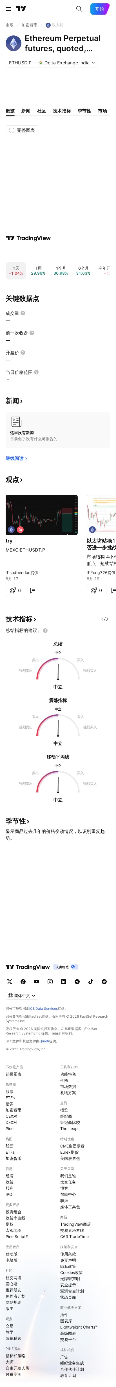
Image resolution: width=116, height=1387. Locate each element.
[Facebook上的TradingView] (23, 982)
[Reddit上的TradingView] (104, 982)
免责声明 (68, 1260)
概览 (64, 1110)
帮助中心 (68, 1194)
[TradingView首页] (21, 9)
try (9, 541)
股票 (10, 1091)
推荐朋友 (13, 1289)
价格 (64, 1080)
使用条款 (68, 1254)
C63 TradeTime (74, 1236)
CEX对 (11, 1116)
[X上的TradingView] (10, 982)
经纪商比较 (70, 1122)
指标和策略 (15, 1355)
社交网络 (13, 1277)
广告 (64, 1356)
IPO (9, 1194)
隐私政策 (68, 1266)
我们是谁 (68, 1175)
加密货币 (13, 1110)
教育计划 (68, 1375)
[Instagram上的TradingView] (50, 982)
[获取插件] (104, 619)
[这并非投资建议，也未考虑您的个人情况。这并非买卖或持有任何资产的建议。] (45, 630)
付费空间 (13, 1374)
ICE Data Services (43, 1008)
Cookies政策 (71, 1272)
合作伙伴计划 (72, 1369)
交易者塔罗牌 (72, 1230)
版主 (10, 1308)
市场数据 (68, 1086)
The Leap (69, 1128)
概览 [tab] (10, 111)
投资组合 (13, 1211)
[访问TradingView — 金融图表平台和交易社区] (28, 238)
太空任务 (68, 1182)
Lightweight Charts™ (79, 1327)
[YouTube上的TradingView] (37, 982)
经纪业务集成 (72, 1363)
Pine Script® (17, 1236)
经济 (10, 1175)
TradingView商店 (75, 1224)
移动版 (11, 1254)
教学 (10, 1332)
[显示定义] (22, 313)
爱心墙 (11, 1283)
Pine (10, 1128)
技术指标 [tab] (62, 111)
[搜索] (79, 9)
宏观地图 (13, 1230)
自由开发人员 (17, 1368)
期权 (10, 1224)
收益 (10, 1182)
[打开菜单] (8, 9)
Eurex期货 (69, 1152)
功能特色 (68, 1074)
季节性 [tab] (84, 111)
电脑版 (11, 1260)
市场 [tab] (102, 111)
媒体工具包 (70, 1206)
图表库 (66, 1320)
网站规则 (13, 1302)
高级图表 (68, 1333)
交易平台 (68, 1339)
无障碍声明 (70, 1278)
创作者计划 (15, 1296)
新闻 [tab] (25, 111)
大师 (10, 1361)
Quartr (44, 1041)
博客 (64, 1188)
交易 (10, 1325)
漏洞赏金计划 (72, 1291)
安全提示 (68, 1284)
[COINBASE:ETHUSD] (92, 529)
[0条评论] (33, 590)
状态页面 (68, 1297)
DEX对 (11, 1122)
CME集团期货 (72, 1146)
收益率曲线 (15, 1218)
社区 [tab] (41, 111)
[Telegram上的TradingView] (77, 982)
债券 (10, 1103)
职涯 (64, 1200)
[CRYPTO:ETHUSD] (11, 529)
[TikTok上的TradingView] (91, 982)
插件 (64, 1314)
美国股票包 (70, 1158)
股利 (10, 1188)
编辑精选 (13, 1338)
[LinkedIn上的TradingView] (64, 982)
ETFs (10, 1097)
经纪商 (66, 1116)
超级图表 (13, 1074)
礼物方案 (68, 1092)
